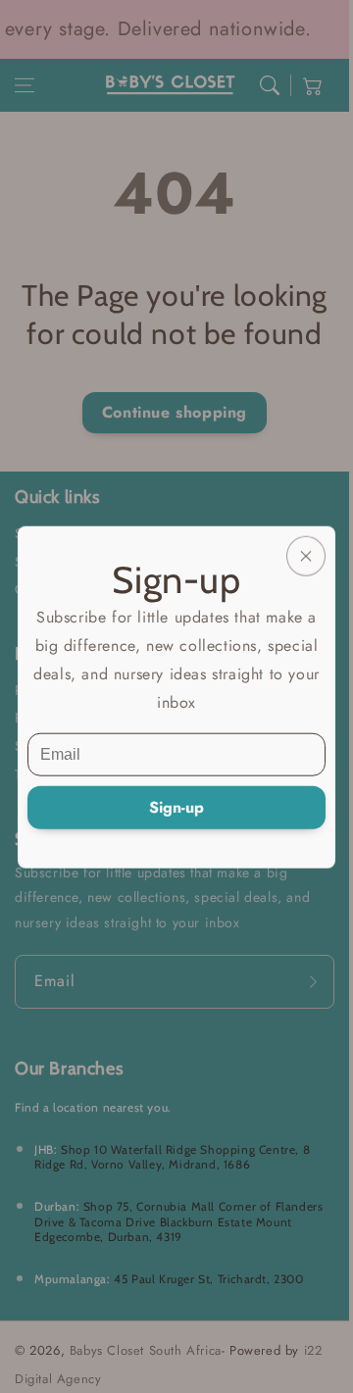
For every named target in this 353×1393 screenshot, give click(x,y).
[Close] (306, 555)
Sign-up (176, 806)
